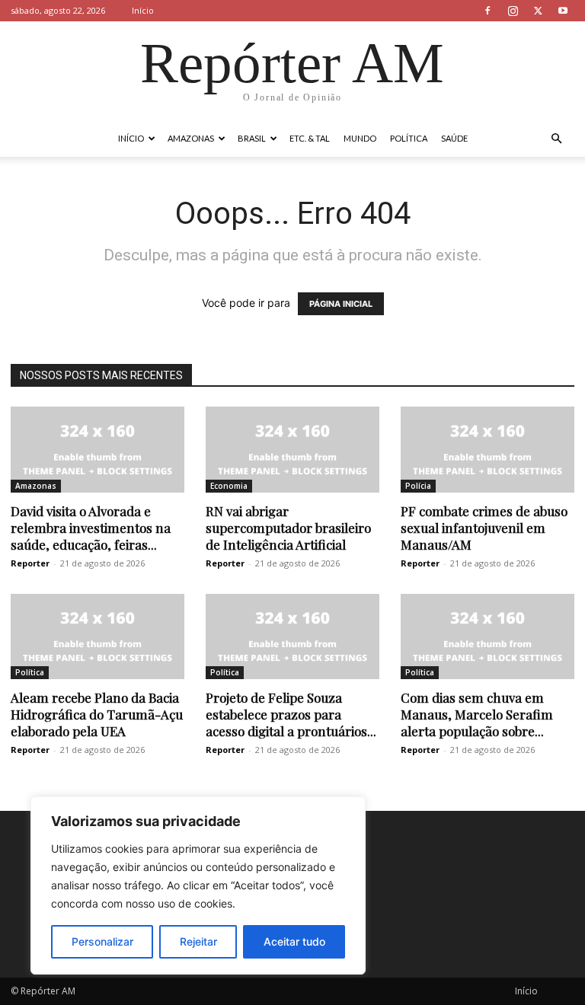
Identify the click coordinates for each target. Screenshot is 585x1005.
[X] (537, 10)
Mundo (360, 138)
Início (143, 10)
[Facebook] (487, 10)
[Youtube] (562, 10)
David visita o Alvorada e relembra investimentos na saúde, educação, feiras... (91, 527)
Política (408, 138)
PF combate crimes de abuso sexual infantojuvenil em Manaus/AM (484, 527)
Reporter (30, 563)
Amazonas (191, 138)
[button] (556, 139)
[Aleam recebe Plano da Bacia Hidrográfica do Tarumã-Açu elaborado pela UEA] (97, 637)
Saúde (454, 138)
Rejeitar (198, 941)
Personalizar (102, 941)
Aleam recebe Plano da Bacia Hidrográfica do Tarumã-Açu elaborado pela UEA (97, 714)
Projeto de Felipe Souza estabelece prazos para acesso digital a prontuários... (291, 714)
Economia (229, 485)
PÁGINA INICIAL (340, 303)
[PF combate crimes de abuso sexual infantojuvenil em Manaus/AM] (487, 450)
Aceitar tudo (294, 941)
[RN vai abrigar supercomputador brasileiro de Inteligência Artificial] (292, 450)
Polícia (418, 485)
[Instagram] (512, 10)
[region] (198, 885)
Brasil (252, 138)
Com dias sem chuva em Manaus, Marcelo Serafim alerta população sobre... (477, 714)
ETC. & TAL (309, 138)
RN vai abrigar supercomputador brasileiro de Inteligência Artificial (288, 527)
